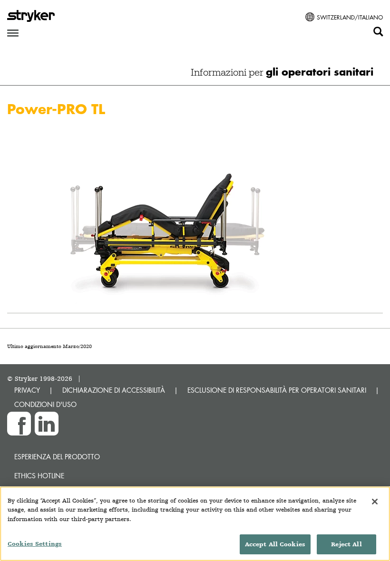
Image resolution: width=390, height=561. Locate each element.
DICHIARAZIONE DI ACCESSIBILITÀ (113, 390)
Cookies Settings (35, 543)
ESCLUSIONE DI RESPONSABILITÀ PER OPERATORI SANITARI (276, 390)
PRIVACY (27, 390)
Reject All (346, 544)
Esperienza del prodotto (57, 456)
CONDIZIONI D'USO (45, 404)
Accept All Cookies (275, 544)
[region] (195, 523)
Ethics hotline (39, 475)
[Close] (374, 501)
